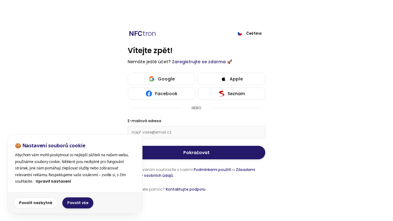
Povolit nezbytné (35, 202)
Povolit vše (77, 202)
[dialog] (74, 174)
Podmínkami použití (212, 169)
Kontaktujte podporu (185, 189)
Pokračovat (196, 152)
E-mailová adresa (144, 120)
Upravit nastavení (53, 181)
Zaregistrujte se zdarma (199, 62)
